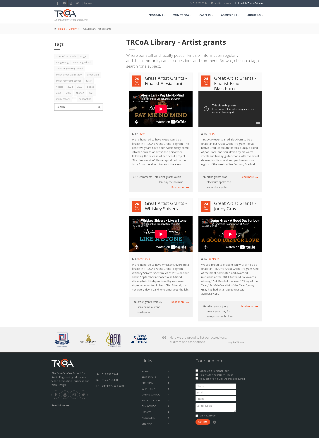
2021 (91, 92)
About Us (254, 15)
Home (61, 28)
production (93, 74)
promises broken (222, 316)
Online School (151, 394)
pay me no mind (173, 182)
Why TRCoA (181, 15)
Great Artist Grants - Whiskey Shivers (166, 206)
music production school (69, 74)
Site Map (147, 423)
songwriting (62, 62)
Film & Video (149, 406)
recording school (82, 62)
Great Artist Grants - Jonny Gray (235, 206)
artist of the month (66, 56)
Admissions (229, 15)
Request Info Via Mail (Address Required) (222, 378)
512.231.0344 (200, 3)
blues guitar (220, 187)
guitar (88, 80)
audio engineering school (69, 68)
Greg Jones (144, 259)
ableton (80, 92)
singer (83, 56)
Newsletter (149, 417)
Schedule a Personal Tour (214, 370)
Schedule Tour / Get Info (250, 3)
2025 (58, 92)
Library (84, 3)
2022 (68, 92)
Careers (205, 15)
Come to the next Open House (216, 375)
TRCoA (141, 133)
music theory (63, 99)
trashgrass (144, 312)
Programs (155, 15)
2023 (80, 86)
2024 (70, 86)
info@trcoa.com (222, 3)
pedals (90, 86)
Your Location (151, 400)
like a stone (153, 307)
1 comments (144, 177)
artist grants (166, 177)
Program (147, 383)
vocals (59, 86)
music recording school (68, 80)
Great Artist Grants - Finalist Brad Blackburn (235, 83)
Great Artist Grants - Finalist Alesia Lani (166, 80)
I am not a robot (207, 415)
